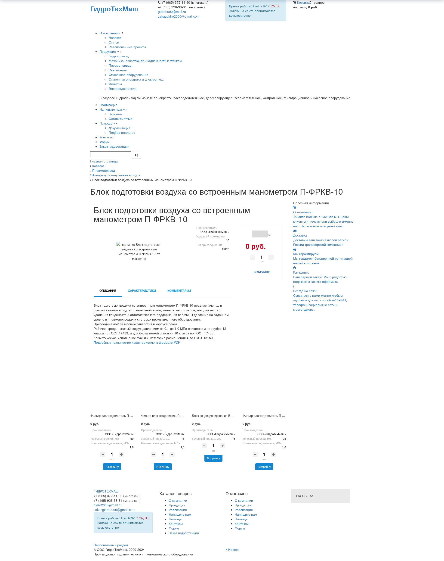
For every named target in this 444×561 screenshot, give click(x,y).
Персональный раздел (111, 544)
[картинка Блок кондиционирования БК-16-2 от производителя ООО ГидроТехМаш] (213, 384)
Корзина (303, 2)
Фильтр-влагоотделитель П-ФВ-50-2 (115, 415)
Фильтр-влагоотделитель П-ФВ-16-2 (166, 415)
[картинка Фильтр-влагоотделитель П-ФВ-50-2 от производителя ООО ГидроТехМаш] (112, 384)
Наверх (233, 549)
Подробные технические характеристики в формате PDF (137, 342)
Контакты (242, 523)
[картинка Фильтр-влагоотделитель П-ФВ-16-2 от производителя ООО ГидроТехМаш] (162, 384)
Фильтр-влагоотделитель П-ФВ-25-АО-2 (270, 415)
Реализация (244, 509)
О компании (244, 500)
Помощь (241, 519)
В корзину (112, 467)
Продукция (243, 505)
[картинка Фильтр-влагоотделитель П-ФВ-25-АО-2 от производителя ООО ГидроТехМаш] (264, 384)
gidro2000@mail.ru (172, 11)
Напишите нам (246, 514)
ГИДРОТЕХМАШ (106, 491)
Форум (240, 528)
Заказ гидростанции (184, 532)
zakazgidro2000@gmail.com (179, 16)
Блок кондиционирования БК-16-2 (215, 415)
